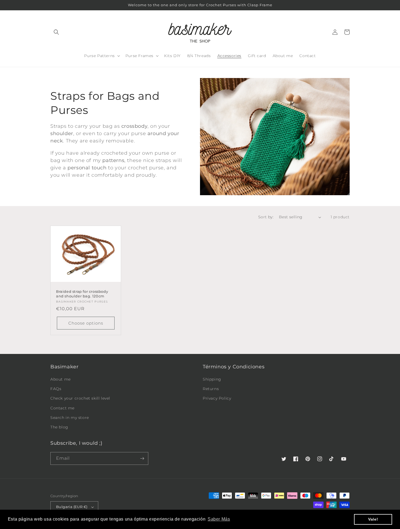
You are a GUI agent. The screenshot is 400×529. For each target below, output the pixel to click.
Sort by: (265, 216)
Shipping (212, 379)
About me (60, 379)
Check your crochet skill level (80, 398)
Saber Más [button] (219, 519)
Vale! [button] (373, 519)
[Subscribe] (142, 458)
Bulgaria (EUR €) (71, 507)
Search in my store (69, 417)
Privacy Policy (217, 398)
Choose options (85, 323)
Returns (211, 388)
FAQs (55, 388)
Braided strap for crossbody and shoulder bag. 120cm (82, 293)
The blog (59, 427)
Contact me (62, 408)
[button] (56, 32)
